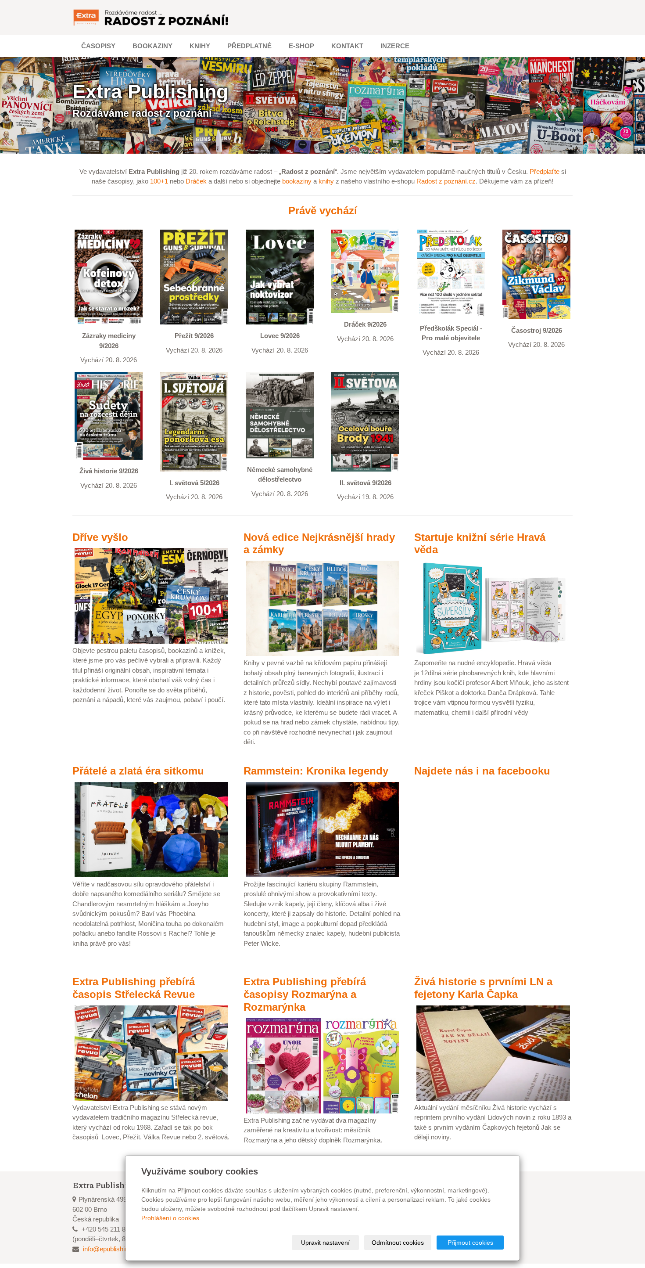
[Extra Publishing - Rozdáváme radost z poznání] (151, 17)
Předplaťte (544, 171)
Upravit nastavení (325, 1242)
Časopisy (98, 46)
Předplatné (249, 46)
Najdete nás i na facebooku (482, 771)
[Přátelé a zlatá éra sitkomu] (151, 828)
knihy (326, 181)
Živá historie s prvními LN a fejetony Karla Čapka (483, 988)
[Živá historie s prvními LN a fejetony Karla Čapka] (493, 1052)
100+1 (159, 181)
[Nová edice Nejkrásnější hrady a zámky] (322, 608)
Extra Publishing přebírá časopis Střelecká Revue (133, 988)
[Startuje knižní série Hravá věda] (493, 608)
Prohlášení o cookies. (171, 1217)
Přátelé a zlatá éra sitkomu (138, 771)
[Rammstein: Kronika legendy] (322, 828)
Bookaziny (152, 46)
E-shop (301, 46)
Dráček (196, 181)
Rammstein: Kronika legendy (316, 771)
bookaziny (297, 181)
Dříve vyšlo (100, 537)
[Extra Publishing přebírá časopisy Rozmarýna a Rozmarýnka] (322, 1065)
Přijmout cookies (470, 1242)
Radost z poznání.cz (446, 181)
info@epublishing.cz (111, 1249)
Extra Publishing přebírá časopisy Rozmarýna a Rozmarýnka (305, 994)
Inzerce (394, 46)
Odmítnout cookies (398, 1242)
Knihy (200, 46)
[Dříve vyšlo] (151, 595)
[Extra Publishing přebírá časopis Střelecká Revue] (151, 1052)
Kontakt (347, 46)
